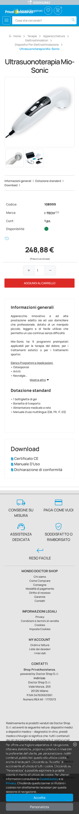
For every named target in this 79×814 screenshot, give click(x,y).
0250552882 (41, 2)
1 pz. (47, 221)
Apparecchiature (54, 36)
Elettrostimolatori (36, 40)
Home (15, 36)
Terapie (32, 36)
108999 (50, 204)
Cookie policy (49, 779)
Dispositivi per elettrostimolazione (37, 44)
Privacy (11, 783)
